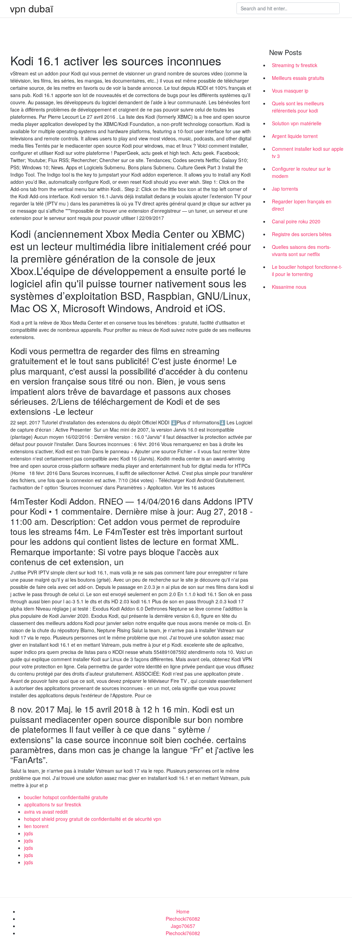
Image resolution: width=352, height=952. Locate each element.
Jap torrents (285, 188)
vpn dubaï (31, 8)
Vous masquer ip (290, 90)
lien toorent (36, 826)
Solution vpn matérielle (296, 123)
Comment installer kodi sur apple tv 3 (307, 152)
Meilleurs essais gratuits (298, 77)
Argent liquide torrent (295, 136)
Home (182, 911)
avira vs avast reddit (46, 811)
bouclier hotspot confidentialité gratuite (66, 797)
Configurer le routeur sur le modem (301, 172)
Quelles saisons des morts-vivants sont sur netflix (301, 250)
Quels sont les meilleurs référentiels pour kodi (298, 107)
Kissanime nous (289, 286)
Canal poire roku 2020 (296, 221)
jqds (28, 833)
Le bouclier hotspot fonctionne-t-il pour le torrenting (307, 270)
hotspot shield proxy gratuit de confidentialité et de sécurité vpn (92, 818)
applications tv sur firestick (52, 804)
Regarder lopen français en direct (301, 205)
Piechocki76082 (183, 918)
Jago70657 (183, 925)
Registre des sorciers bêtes (301, 234)
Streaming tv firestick (294, 65)
